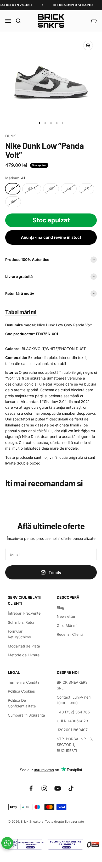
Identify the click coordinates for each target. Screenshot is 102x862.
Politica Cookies (21, 691)
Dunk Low (54, 325)
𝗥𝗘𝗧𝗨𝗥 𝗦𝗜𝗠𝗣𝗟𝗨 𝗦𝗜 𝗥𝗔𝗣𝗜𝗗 (70, 5)
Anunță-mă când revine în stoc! (51, 237)
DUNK (10, 136)
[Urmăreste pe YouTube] (57, 788)
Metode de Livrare (23, 655)
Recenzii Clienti (70, 634)
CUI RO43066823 (72, 721)
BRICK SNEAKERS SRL (72, 685)
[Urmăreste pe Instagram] (44, 788)
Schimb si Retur (21, 622)
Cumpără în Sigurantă (26, 715)
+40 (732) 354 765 (73, 712)
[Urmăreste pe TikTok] (71, 788)
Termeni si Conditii (23, 682)
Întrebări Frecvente (24, 613)
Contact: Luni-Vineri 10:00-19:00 (73, 700)
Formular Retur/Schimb (19, 634)
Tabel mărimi (21, 312)
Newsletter (66, 616)
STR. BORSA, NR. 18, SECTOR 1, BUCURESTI (75, 745)
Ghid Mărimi (67, 625)
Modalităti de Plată (24, 646)
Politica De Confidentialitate (22, 703)
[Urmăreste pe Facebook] (31, 788)
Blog (60, 607)
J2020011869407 (72, 729)
